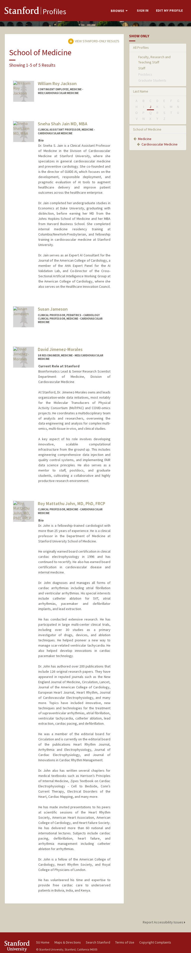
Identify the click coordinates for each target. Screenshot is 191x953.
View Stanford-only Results (96, 41)
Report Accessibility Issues (163, 922)
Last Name (140, 91)
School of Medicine (147, 129)
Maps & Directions (67, 942)
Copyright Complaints (155, 942)
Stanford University (17, 946)
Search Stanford (98, 942)
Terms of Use (124, 942)
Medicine (144, 139)
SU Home (42, 942)
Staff (141, 68)
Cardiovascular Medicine (160, 144)
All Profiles (141, 47)
